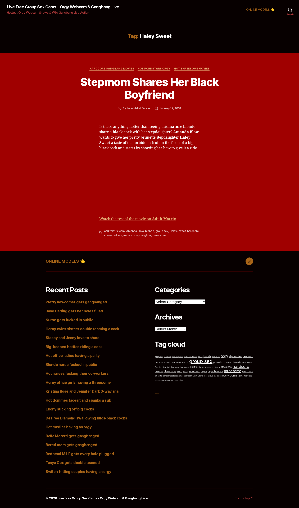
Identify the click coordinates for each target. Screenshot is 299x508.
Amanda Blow (135, 231)
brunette (158, 376)
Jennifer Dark (164, 367)
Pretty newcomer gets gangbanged (76, 302)
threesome (160, 235)
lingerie (204, 371)
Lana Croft (159, 371)
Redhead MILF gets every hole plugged (80, 454)
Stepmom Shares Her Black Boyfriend (149, 88)
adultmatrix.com (114, 231)
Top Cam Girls (157, 393)
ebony (185, 371)
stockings (226, 366)
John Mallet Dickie (138, 108)
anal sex (194, 371)
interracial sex (113, 235)
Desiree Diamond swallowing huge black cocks (86, 418)
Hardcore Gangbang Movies (111, 68)
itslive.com (248, 376)
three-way (170, 371)
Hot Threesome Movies (192, 68)
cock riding (178, 380)
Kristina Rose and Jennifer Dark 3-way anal (83, 391)
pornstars (236, 375)
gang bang (247, 371)
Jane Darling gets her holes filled (74, 311)
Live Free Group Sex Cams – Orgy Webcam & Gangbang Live (102, 498)
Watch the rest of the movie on (137, 219)
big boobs (217, 376)
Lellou (179, 371)
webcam (167, 362)
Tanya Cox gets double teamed (73, 463)
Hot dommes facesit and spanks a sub (78, 400)
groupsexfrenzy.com (180, 362)
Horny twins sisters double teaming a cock (82, 329)
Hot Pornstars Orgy (154, 68)
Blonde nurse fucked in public (71, 364)
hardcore (193, 231)
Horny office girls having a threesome (78, 382)
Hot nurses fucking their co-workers (77, 373)
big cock (184, 367)
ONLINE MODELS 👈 (260, 9)
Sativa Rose (202, 376)
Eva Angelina (177, 357)
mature (127, 235)
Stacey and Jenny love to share (72, 338)
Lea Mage (175, 367)
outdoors (227, 362)
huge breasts (215, 371)
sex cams (216, 357)
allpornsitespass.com (241, 356)
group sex (162, 231)
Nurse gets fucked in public (69, 320)
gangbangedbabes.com (172, 376)
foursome (167, 357)
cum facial (159, 362)
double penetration (206, 367)
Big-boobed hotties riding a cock (74, 347)
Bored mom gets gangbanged (71, 445)
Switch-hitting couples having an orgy (78, 472)
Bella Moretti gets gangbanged (72, 436)
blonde (149, 231)
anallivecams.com (190, 376)
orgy (224, 356)
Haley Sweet (178, 231)
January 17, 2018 (170, 108)
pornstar (218, 362)
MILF (200, 357)
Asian (217, 367)
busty (225, 375)
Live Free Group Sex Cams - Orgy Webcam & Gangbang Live (63, 7)
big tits (194, 366)
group (210, 376)
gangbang (159, 357)
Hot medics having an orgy (69, 427)
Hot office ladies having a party (72, 355)
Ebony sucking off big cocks (70, 409)
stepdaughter (142, 235)
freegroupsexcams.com (164, 380)
